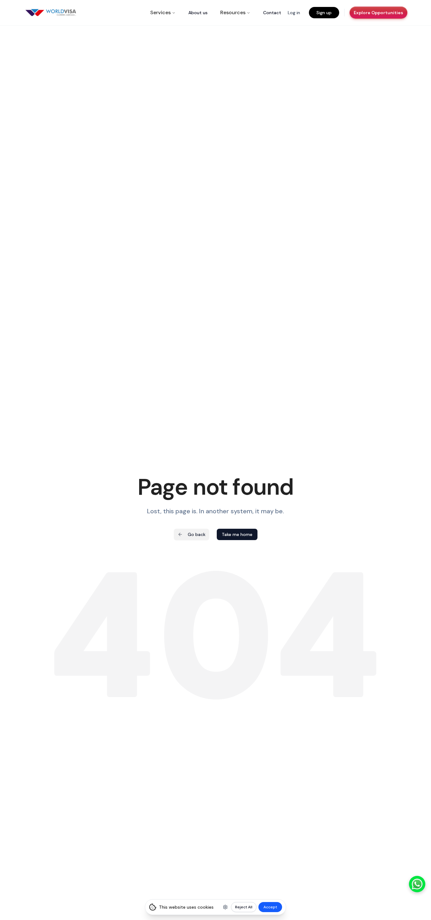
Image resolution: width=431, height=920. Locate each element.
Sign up (324, 12)
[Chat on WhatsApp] (417, 884)
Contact (272, 12)
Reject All (243, 907)
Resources (232, 12)
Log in (294, 12)
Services (160, 12)
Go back (196, 534)
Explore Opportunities (378, 12)
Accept (270, 907)
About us (198, 12)
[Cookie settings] (225, 907)
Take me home (237, 534)
